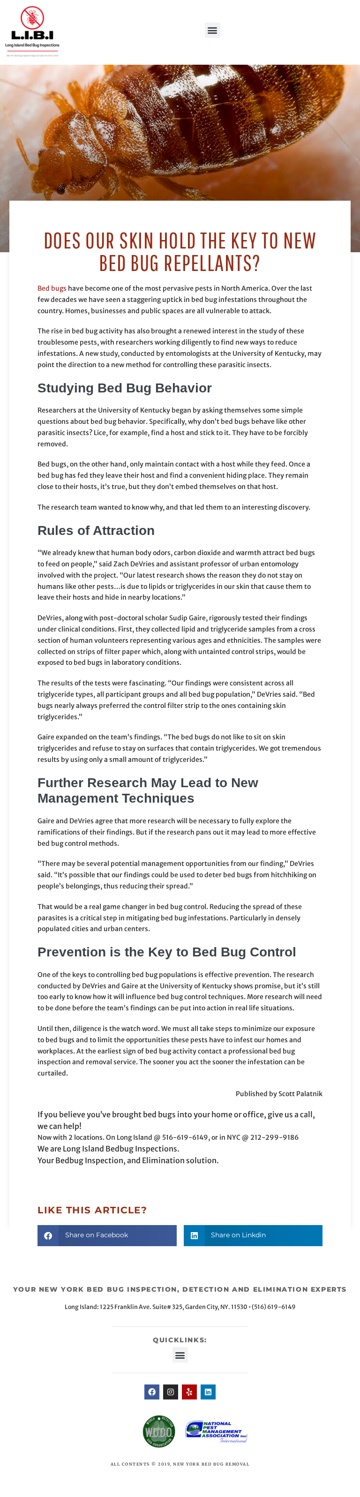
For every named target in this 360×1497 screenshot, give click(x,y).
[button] (212, 30)
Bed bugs (52, 288)
